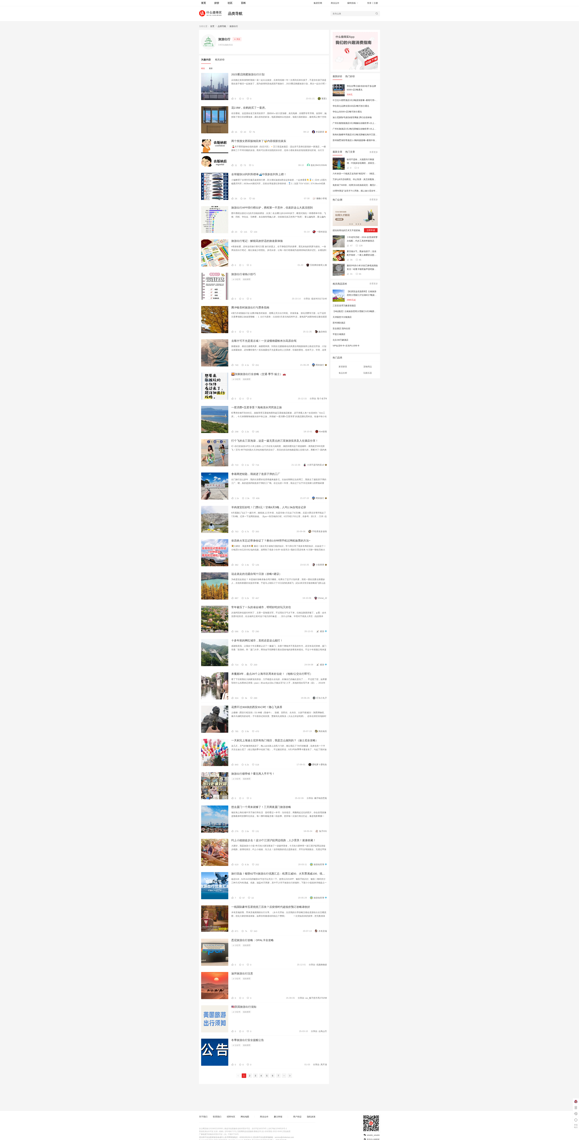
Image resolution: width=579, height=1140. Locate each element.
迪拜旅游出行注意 (242, 973)
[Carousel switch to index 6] (360, 224)
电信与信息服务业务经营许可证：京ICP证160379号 (246, 1128)
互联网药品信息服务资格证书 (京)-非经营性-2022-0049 (259, 1131)
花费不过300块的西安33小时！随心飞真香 (256, 707)
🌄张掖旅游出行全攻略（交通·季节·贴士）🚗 (258, 374)
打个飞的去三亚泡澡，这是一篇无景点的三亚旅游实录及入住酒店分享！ (274, 440)
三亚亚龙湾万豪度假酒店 (344, 305)
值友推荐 (246, 279)
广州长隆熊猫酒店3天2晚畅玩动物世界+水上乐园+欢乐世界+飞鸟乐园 (365, 123)
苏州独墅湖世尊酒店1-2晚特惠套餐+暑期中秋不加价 (357, 140)
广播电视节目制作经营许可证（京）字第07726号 (219, 1134)
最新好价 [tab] (337, 76)
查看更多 (373, 152)
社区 (230, 3)
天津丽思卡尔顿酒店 (342, 317)
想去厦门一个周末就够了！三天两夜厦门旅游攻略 (261, 807)
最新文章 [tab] (337, 152)
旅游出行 (233, 26)
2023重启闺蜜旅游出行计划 (247, 74)
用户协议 (297, 1116)
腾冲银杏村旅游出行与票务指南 (250, 307)
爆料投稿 (351, 3)
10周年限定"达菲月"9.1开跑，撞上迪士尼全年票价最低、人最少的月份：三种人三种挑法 (374, 191)
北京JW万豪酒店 (340, 340)
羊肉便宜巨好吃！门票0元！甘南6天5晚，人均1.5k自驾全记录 (268, 507)
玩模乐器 (367, 373)
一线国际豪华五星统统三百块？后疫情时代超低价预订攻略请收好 (270, 906)
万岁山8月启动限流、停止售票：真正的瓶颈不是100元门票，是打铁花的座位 (369, 179)
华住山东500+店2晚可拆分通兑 (347, 111)
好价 (216, 3)
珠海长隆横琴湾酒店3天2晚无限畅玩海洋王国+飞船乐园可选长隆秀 (364, 134)
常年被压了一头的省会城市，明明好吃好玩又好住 (261, 607)
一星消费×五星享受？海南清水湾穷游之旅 (256, 407)
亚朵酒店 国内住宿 (341, 328)
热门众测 (337, 199)
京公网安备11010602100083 (211, 1128)
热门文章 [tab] (350, 152)
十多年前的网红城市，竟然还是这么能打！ (257, 640)
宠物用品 (367, 366)
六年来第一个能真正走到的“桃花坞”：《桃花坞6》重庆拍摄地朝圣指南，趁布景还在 (372, 173)
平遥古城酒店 (339, 334)
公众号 (237, 1045)
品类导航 (235, 13)
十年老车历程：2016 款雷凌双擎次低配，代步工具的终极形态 (362, 239)
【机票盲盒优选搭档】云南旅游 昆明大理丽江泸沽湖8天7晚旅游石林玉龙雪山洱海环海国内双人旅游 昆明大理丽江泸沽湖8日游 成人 (362, 293)
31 (351, 274)
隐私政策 (311, 1116)
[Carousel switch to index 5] (358, 224)
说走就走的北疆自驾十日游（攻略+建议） (256, 573)
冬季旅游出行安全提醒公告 (247, 1040)
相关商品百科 (340, 284)
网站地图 (245, 1116)
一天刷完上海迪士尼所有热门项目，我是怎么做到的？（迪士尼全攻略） (274, 740)
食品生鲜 (343, 373)
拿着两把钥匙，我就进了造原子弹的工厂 (255, 474)
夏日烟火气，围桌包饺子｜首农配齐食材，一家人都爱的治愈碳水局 (361, 253)
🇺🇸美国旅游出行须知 (243, 1006)
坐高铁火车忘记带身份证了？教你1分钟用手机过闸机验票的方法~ (270, 540)
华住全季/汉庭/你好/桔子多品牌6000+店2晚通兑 (361, 88)
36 (351, 260)
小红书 (237, 279)
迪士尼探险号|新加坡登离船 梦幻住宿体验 (352, 117)
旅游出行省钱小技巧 (243, 274)
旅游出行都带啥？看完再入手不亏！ (253, 773)
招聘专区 (231, 1116)
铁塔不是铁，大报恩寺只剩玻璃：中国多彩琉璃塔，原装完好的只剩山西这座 (361, 161)
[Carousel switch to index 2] (352, 224)
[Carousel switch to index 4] (356, 224)
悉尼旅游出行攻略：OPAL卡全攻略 (252, 940)
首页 (212, 26)
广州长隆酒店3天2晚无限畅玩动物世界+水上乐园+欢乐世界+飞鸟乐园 (365, 129)
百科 (243, 3)
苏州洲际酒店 (339, 323)
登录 (369, 3)
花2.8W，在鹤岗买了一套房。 (249, 107)
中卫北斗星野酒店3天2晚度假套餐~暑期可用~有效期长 (358, 100)
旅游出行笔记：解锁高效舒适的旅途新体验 (257, 240)
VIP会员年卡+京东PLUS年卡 (346, 345)
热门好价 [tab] (350, 76)
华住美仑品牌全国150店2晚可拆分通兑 (351, 106)
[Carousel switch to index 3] (354, 224)
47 (351, 245)
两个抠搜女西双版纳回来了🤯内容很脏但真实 (258, 141)
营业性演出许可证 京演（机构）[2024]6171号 (217, 1131)
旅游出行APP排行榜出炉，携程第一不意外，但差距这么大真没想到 (272, 207)
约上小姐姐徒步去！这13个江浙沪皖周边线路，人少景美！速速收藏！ (273, 840)
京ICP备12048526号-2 (277, 1128)
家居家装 (343, 366)
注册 (376, 3)
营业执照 (286, 1131)
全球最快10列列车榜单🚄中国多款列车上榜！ (258, 174)
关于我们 (203, 1116)
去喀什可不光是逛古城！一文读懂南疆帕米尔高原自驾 (263, 340)
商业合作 (335, 3)
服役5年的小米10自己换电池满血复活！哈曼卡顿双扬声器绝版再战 (362, 267)
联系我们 (217, 1116)
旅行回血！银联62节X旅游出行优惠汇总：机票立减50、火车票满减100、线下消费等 (279, 873)
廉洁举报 (278, 1116)
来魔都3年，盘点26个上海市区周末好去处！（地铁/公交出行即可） (272, 673)
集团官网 (318, 3)
